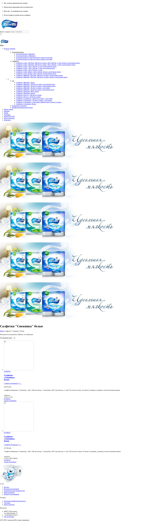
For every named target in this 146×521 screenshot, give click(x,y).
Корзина (7, 111)
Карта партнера (9, 118)
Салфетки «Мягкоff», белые (25, 82)
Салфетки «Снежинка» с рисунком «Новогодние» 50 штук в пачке (38, 102)
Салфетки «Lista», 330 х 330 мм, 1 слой (29, 70)
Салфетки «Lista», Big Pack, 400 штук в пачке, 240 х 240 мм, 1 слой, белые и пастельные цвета (48, 63)
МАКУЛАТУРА (9, 116)
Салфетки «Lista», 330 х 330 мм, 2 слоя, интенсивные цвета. (36, 66)
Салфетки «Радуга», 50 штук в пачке (28, 97)
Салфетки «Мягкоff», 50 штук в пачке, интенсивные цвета (36, 86)
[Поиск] (1, 34)
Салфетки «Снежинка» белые (26, 104)
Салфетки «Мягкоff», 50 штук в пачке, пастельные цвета (35, 90)
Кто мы (6, 487)
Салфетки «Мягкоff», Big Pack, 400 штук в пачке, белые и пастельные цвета (41, 77)
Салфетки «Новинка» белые (25, 93)
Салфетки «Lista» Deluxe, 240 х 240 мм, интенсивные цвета (36, 73)
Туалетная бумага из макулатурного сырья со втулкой (34, 59)
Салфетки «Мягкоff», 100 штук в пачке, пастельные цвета (35, 84)
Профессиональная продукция (22, 107)
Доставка (7, 115)
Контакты (7, 120)
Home (2, 331)
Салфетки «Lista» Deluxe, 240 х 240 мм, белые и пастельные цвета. (38, 72)
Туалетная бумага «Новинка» (26, 56)
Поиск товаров (5, 32)
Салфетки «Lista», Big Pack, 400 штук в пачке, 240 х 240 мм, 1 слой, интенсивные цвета (45, 65)
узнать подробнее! (10, 401)
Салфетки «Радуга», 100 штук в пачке (29, 95)
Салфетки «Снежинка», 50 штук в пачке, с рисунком (34, 100)
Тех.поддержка (9, 517)
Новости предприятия (11, 494)
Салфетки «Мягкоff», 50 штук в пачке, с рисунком (33, 88)
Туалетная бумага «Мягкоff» (25, 54)
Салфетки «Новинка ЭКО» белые (27, 91)
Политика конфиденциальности (15, 501)
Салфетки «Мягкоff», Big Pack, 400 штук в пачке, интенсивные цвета (39, 75)
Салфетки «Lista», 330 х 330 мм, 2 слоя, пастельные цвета (35, 68)
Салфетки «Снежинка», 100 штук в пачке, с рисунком (34, 98)
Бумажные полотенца (19, 106)
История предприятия (11, 489)
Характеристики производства (14, 491)
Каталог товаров (9, 48)
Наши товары (8, 109)
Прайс (6, 113)
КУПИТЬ (7, 371)
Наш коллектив (9, 492)
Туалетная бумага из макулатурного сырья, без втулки (34, 57)
